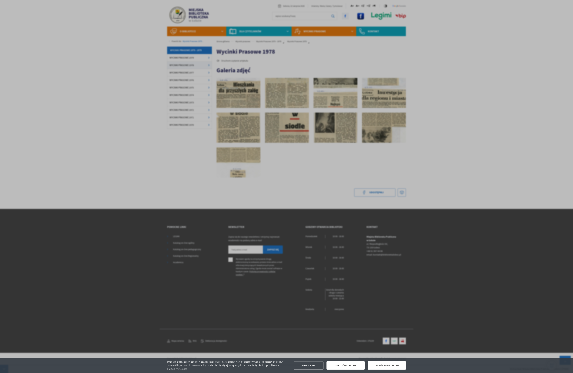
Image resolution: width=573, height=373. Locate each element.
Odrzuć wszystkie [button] (345, 365)
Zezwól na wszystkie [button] (386, 365)
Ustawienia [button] (308, 365)
